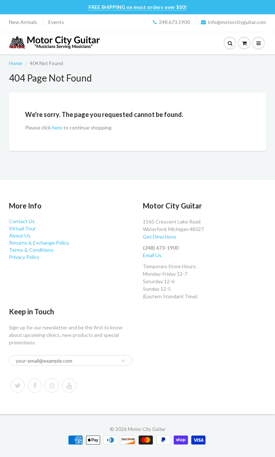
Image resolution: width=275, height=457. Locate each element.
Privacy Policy (24, 257)
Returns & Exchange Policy (39, 243)
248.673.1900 (174, 22)
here (57, 127)
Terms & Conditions (31, 250)
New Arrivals (23, 22)
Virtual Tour (22, 228)
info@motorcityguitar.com (237, 22)
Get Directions (159, 237)
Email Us (152, 255)
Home (15, 63)
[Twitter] (17, 385)
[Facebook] (35, 385)
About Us (19, 235)
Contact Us (22, 221)
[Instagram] (52, 385)
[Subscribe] (123, 361)
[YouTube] (69, 385)
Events (56, 22)
